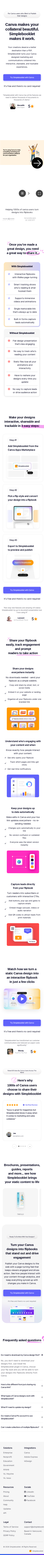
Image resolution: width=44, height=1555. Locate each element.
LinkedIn (30, 1492)
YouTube (30, 1496)
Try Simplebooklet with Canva (22, 77)
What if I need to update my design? (16, 1407)
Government (8, 1465)
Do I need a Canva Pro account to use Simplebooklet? (17, 1417)
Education (7, 1461)
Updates (7, 1509)
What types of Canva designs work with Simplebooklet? (18, 1397)
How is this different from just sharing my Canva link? (18, 1385)
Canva (27, 1452)
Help (5, 1504)
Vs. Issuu (7, 1478)
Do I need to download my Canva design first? (20, 1355)
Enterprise (7, 1452)
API (4, 1513)
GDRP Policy (8, 1535)
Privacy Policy (9, 1531)
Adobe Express (31, 1457)
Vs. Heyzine (8, 1474)
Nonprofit (7, 1457)
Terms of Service (10, 1527)
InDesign (28, 1461)
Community (8, 1500)
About (6, 1496)
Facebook (30, 1500)
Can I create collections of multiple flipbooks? (20, 1427)
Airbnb (6, 1469)
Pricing (6, 1492)
